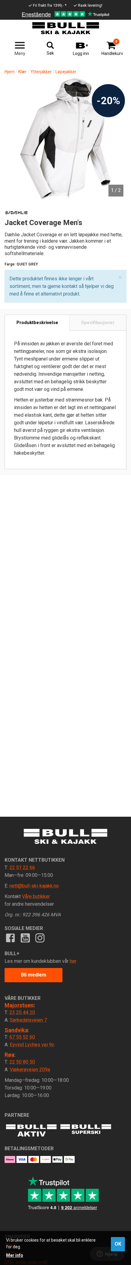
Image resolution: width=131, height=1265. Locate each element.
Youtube (25, 938)
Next (115, 123)
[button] (120, 277)
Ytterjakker (41, 71)
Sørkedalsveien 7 (28, 1020)
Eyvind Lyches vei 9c (32, 1045)
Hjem (10, 71)
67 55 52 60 (22, 1037)
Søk (50, 53)
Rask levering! (90, 5)
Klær (22, 71)
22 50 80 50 (22, 1062)
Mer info (14, 1255)
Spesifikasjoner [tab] (98, 322)
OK (118, 1244)
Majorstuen (19, 1005)
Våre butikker (36, 896)
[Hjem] (65, 28)
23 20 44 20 (22, 1012)
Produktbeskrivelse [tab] (37, 322)
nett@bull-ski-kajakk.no (34, 886)
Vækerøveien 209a (30, 1069)
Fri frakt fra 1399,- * (49, 5)
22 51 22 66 (22, 867)
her (73, 961)
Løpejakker (65, 71)
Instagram (40, 938)
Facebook (10, 938)
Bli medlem (33, 975)
